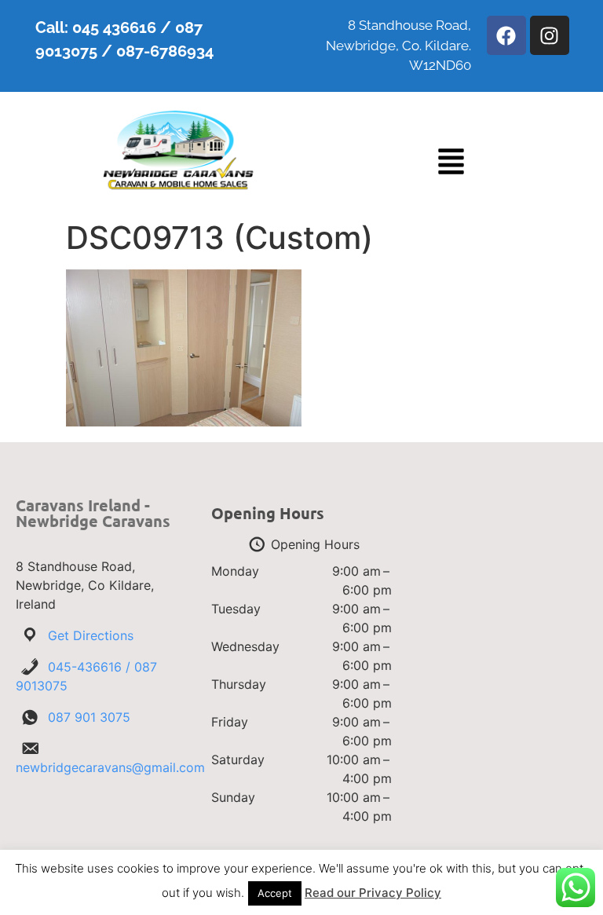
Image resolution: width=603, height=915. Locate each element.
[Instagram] (549, 35)
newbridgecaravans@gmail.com (110, 767)
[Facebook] (506, 35)
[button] (451, 164)
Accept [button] (275, 893)
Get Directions (90, 635)
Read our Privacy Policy (373, 892)
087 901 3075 (89, 717)
